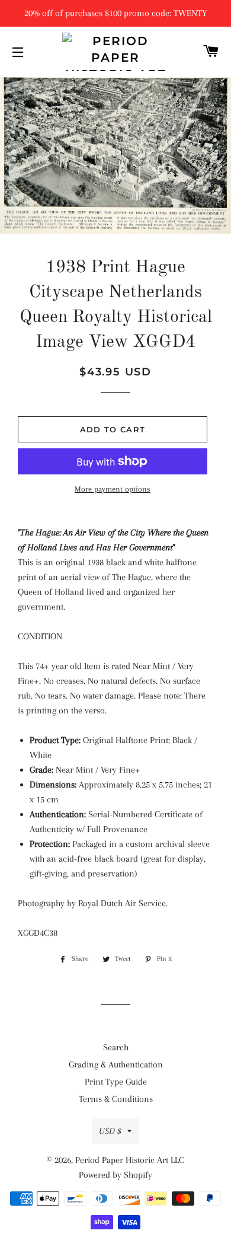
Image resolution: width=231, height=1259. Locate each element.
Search (116, 1047)
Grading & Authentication (116, 1064)
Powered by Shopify (115, 1174)
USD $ (110, 1131)
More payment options (112, 489)
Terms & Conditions (116, 1099)
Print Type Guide (116, 1081)
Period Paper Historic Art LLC (129, 1160)
